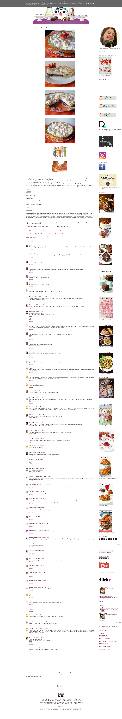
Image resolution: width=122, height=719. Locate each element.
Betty (30, 468)
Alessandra (31, 383)
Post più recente (29, 674)
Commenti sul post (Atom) (35, 676)
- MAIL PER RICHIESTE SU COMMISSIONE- (108, 641)
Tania (56, 233)
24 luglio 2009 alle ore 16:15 (38, 422)
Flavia (30, 397)
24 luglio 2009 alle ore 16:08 (38, 397)
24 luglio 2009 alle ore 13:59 (40, 383)
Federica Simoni (32, 414)
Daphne (64, 233)
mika (30, 438)
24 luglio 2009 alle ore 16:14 (42, 414)
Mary (50, 233)
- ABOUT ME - (102, 633)
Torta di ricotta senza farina (111, 614)
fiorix (30, 276)
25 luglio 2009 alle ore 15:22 (40, 587)
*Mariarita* (31, 572)
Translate (109, 552)
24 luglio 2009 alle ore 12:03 (37, 311)
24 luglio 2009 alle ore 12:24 (39, 332)
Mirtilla (52, 230)
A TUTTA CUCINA (104, 587)
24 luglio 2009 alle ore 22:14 (42, 523)
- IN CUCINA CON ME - (104, 636)
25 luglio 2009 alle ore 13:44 (38, 558)
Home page (59, 674)
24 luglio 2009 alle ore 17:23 (46, 476)
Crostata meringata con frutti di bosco (38, 28)
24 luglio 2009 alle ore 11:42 (41, 296)
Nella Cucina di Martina (34, 343)
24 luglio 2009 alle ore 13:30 (39, 376)
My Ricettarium (32, 289)
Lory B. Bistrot (103, 613)
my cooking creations (56, 222)
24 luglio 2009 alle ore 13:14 (39, 368)
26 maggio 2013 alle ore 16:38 (38, 647)
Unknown (31, 406)
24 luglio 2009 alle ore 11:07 (38, 276)
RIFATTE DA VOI (102, 648)
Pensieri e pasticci (104, 601)
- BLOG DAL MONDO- (103, 643)
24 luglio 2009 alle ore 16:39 (38, 438)
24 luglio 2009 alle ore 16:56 (39, 452)
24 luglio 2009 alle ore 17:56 (38, 491)
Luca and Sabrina (33, 537)
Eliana (30, 422)
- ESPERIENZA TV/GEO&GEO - (105, 646)
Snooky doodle (32, 523)
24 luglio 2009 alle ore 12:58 (46, 343)
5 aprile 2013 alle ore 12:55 (38, 637)
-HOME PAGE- (102, 632)
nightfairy (31, 587)
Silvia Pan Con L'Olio (33, 484)
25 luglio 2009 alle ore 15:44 (38, 594)
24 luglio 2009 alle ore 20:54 (38, 507)
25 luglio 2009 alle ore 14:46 (40, 580)
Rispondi (31, 249)
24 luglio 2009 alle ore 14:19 (38, 390)
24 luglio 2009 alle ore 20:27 (39, 498)
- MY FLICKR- (101, 644)
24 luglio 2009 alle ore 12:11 (39, 324)
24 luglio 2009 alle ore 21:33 (38, 516)
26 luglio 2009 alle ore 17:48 (39, 607)
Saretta (30, 390)
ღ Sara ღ (31, 282)
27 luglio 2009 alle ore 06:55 (40, 614)
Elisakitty (60, 233)
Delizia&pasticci (44, 233)
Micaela (44, 230)
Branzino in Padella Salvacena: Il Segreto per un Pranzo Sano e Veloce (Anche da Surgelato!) (109, 609)
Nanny (53, 233)
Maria (30, 361)
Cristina (30, 332)
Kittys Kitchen (32, 296)
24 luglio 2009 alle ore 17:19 (38, 468)
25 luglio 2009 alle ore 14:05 (41, 572)
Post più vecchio (90, 674)
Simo (56, 230)
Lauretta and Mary (33, 530)
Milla (61, 230)
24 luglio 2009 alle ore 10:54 (38, 253)
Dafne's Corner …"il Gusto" (106, 596)
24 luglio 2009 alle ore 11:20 (42, 289)
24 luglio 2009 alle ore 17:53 (44, 484)
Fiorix (39, 233)
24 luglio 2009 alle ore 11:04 (42, 268)
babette (30, 376)
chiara (30, 507)
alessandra (31, 628)
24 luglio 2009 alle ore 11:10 (39, 282)
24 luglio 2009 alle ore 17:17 (39, 459)
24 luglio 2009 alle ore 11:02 (38, 261)
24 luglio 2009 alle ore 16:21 (37, 430)
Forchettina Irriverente (34, 476)
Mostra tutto (118, 622)
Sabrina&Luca (50, 226)
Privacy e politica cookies (104, 649)
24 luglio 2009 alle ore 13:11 (38, 361)
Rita (30, 311)
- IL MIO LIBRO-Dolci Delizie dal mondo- (107, 640)
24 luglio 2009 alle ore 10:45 (38, 245)
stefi (30, 352)
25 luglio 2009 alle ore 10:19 (38, 550)
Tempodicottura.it (104, 607)
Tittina (30, 253)
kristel (30, 245)
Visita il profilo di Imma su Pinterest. (107, 572)
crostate (33, 237)
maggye (30, 368)
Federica (48, 230)
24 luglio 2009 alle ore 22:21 (43, 530)
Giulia (58, 230)
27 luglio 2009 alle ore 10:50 (42, 621)
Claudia (40, 230)
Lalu (30, 430)
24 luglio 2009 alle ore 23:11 (43, 537)
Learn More (89, 3)
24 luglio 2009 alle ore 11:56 (38, 304)
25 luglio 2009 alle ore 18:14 (39, 601)
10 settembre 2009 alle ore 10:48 (41, 628)
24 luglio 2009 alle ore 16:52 (38, 445)
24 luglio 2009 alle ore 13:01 (37, 352)
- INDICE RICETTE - (103, 635)
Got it (94, 3)
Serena (30, 261)
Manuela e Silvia (32, 268)
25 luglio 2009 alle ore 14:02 (38, 565)
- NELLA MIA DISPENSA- (104, 638)
